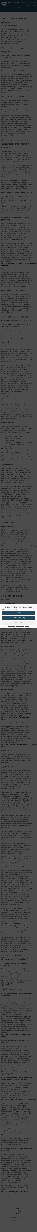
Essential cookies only (18, 617)
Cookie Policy (11, 626)
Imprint (27, 626)
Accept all (18, 613)
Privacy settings (18, 622)
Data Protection (20, 626)
